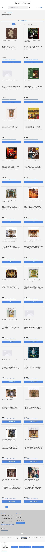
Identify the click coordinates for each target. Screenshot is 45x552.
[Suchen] (29, 7)
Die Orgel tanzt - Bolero (30, 359)
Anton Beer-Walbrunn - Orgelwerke (10, 40)
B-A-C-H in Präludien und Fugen (9, 80)
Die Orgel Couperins (29, 319)
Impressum (18, 515)
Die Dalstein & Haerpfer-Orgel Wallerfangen (9, 200)
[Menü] (2, 7)
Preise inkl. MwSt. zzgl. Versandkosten (9, 59)
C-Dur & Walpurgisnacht (8, 160)
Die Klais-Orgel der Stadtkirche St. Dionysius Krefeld (32, 240)
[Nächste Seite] (22, 24)
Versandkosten (24, 537)
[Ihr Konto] (36, 7)
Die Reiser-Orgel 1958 (7, 399)
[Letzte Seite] (24, 24)
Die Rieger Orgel (28, 439)
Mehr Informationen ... (4, 550)
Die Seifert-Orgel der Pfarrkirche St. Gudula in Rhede (10, 480)
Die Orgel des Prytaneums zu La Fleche (10, 360)
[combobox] (18, 7)
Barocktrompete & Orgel (30, 120)
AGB (17, 518)
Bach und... (27, 80)
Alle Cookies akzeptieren (38, 546)
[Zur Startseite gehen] (22, 3)
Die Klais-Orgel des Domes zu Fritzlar (11, 279)
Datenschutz (18, 517)
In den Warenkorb (11, 62)
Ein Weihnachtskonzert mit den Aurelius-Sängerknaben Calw (31, 480)
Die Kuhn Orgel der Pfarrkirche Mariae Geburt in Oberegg (33, 280)
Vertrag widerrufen (20, 522)
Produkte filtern (23, 20)
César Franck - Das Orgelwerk (31, 160)
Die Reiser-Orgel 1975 (29, 399)
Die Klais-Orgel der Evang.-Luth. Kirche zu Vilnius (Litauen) (10, 240)
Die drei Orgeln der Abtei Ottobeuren (33, 200)
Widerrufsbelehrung (20, 520)
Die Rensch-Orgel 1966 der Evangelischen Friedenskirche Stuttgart (9, 440)
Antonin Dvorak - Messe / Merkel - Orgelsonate (32, 41)
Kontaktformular (4, 530)
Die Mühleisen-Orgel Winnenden (10, 319)
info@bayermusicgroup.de (7, 524)
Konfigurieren (14, 546)
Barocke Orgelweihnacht (8, 120)
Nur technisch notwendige (25, 546)
